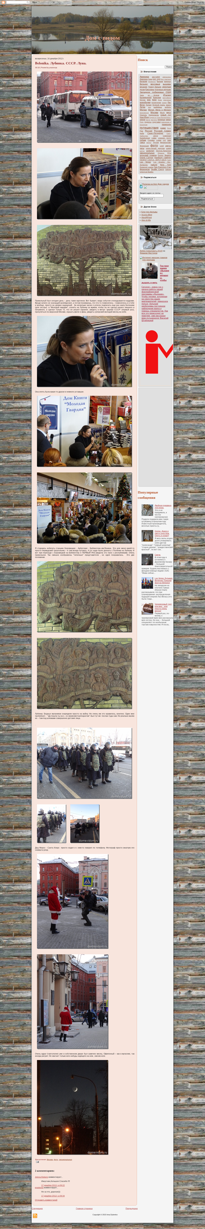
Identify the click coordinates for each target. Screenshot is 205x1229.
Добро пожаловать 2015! (151, 251)
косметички (156, 102)
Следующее (37, 1208)
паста (148, 120)
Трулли (156, 142)
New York (165, 165)
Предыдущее (132, 1208)
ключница (167, 100)
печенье (161, 120)
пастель (154, 120)
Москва (50, 1159)
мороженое (144, 113)
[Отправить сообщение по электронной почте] (37, 1162)
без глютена (166, 79)
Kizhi (169, 160)
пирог (168, 120)
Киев (154, 100)
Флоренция (144, 146)
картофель (167, 98)
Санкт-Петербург (155, 133)
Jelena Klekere (41, 1177)
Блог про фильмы (149, 212)
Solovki (168, 169)
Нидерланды (154, 115)
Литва (142, 107)
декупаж (166, 86)
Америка (144, 76)
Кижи (160, 100)
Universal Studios (146, 172)
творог (148, 142)
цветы (168, 146)
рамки (163, 128)
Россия (148, 131)
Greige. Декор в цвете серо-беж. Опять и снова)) (162, 533)
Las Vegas (145, 162)
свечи (155, 136)
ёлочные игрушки (163, 89)
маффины (158, 107)
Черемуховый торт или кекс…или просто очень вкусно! (163, 607)
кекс (149, 100)
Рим (141, 131)
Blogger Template (94, 1226)
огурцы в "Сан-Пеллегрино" (160, 117)
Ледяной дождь (158, 105)
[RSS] (35, 1216)
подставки (156, 122)
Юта (169, 153)
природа (166, 124)
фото (56, 1159)
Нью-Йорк (144, 117)
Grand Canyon (146, 158)
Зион (142, 95)
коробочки (145, 102)
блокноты (152, 81)
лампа (164, 102)
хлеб (162, 146)
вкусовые (155, 84)
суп (164, 140)
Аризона (144, 79)
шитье (142, 151)
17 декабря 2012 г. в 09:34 (53, 1196)
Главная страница (84, 1208)
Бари (150, 79)
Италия (167, 95)
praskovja (39, 1188)
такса (142, 142)
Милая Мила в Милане (159, 110)
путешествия (149, 127)
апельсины (167, 77)
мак (149, 107)
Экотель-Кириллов (163, 151)
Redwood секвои (146, 167)
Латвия (149, 105)
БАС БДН (156, 79)
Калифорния (146, 97)
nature (154, 164)
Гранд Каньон (154, 87)
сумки (158, 140)
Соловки (151, 140)
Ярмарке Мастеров (148, 253)
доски (142, 89)
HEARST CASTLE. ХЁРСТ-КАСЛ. (153, 160)
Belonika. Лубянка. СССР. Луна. (60, 63)
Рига (169, 128)
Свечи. (158, 555)
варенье (167, 81)
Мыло (162, 113)
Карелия (157, 97)
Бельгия (143, 81)
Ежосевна (149, 89)
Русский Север (162, 131)
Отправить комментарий (46, 1200)
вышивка (167, 84)
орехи (142, 120)
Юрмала (161, 153)
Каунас (143, 100)
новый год (165, 115)
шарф (168, 148)
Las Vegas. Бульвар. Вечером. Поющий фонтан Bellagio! (164, 580)
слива (154, 138)
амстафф (156, 77)
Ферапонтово (165, 142)
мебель (168, 107)
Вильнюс (144, 84)
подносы (148, 122)
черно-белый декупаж (155, 148)
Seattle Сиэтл (157, 169)
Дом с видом (102, 37)
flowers (168, 155)
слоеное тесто (164, 138)
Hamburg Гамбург (162, 158)
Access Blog (146, 215)
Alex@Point (146, 217)
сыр (169, 140)
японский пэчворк (148, 155)
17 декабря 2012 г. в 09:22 (53, 1185)
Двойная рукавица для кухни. (163, 506)
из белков (153, 95)
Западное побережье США (155, 92)
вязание (143, 87)
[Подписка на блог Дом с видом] (154, 184)
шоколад (150, 151)
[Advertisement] (152, 437)
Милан (143, 109)
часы (142, 148)
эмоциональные (65, 1159)
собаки (143, 140)
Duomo (160, 155)
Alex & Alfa (146, 220)
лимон (168, 105)
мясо (168, 112)
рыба (142, 133)
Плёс (142, 122)
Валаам (160, 81)
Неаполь (143, 115)
